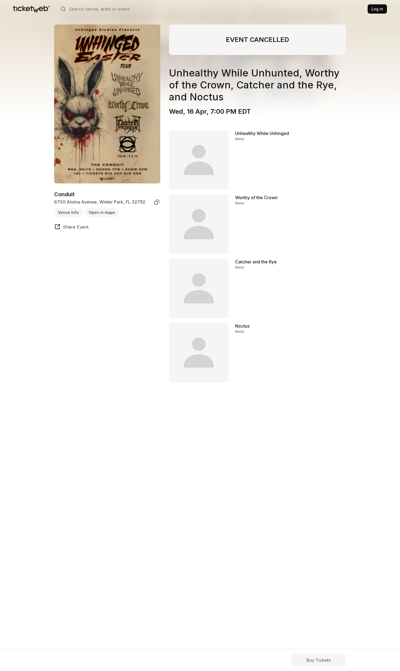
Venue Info (68, 212)
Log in (377, 9)
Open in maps (102, 212)
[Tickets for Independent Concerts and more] (31, 9)
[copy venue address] (156, 202)
